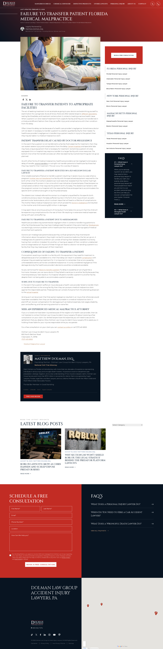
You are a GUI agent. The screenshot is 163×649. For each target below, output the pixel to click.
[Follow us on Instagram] (49, 635)
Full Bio (26, 389)
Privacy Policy (66, 557)
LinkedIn (33, 389)
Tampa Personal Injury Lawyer (116, 84)
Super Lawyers (47, 389)
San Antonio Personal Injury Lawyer (118, 148)
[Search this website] (152, 4)
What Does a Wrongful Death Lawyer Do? (116, 523)
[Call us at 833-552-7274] (158, 4)
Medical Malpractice (55, 22)
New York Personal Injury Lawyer (117, 101)
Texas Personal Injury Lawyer (116, 138)
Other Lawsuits (101, 4)
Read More (24, 473)
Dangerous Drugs (43, 4)
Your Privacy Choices (58, 643)
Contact (142, 4)
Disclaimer (34, 643)
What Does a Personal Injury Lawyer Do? (115, 504)
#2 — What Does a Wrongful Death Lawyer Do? (121, 212)
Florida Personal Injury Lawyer (116, 74)
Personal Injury (117, 4)
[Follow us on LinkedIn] (45, 635)
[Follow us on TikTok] (32, 635)
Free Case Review (33, 396)
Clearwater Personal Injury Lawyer (118, 79)
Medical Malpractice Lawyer (34, 344)
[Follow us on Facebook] (40, 635)
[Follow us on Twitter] (36, 635)
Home (22, 22)
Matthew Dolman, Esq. (34, 29)
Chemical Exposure (61, 4)
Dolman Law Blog (30, 22)
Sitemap (71, 643)
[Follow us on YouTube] (54, 635)
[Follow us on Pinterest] (59, 634)
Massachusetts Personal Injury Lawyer (119, 121)
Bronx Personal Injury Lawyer (116, 106)
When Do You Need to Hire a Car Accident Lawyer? (116, 514)
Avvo (38, 389)
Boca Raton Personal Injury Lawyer (118, 89)
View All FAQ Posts (98, 531)
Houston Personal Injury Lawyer (117, 143)
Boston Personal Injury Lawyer (117, 126)
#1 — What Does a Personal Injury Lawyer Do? (121, 164)
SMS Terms (18, 559)
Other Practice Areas (42, 22)
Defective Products (82, 4)
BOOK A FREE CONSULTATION (124, 55)
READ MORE (118, 204)
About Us (131, 4)
